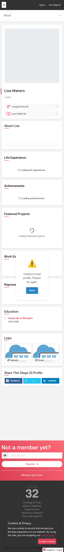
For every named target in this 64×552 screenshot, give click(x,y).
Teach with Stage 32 (32, 516)
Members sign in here (32, 475)
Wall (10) (19, 114)
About (7, 15)
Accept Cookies (47, 541)
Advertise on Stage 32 (32, 513)
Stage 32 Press (32, 509)
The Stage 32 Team (32, 502)
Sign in (42, 5)
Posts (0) (20, 106)
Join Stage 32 (54, 5)
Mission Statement (32, 506)
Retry (32, 290)
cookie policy (48, 535)
